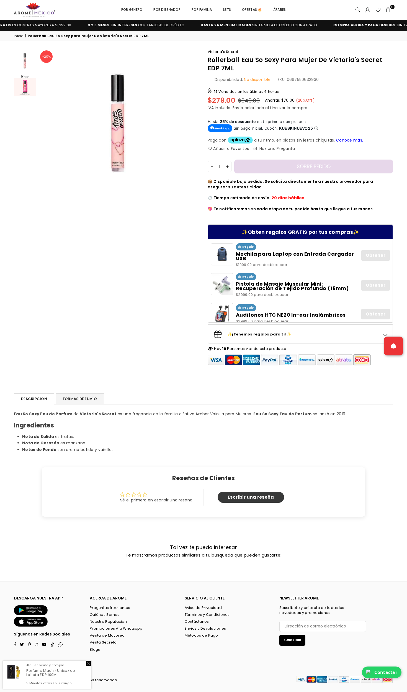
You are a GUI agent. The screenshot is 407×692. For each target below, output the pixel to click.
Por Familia (202, 9)
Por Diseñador (167, 9)
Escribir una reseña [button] (251, 497)
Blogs (95, 649)
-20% (46, 56)
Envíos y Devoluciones (205, 628)
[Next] (192, 118)
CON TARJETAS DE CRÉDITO (118, 25)
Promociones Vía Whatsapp (116, 628)
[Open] (393, 346)
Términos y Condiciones (207, 614)
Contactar (385, 672)
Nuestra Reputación (108, 621)
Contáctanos (197, 621)
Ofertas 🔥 (252, 9)
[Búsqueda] (358, 10)
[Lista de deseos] (378, 10)
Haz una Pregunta (276, 148)
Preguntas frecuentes (110, 607)
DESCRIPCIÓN (34, 398)
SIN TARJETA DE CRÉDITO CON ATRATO (241, 25)
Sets (227, 9)
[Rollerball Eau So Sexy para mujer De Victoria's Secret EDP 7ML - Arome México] (25, 60)
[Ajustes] (368, 10)
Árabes (279, 9)
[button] (388, 10)
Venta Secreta (103, 642)
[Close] (88, 663)
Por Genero (132, 9)
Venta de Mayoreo (107, 635)
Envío (238, 108)
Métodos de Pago (201, 635)
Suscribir (292, 640)
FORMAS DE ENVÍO (80, 398)
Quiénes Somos (105, 614)
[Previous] (46, 118)
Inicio (19, 36)
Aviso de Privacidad (203, 607)
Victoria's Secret (223, 51)
